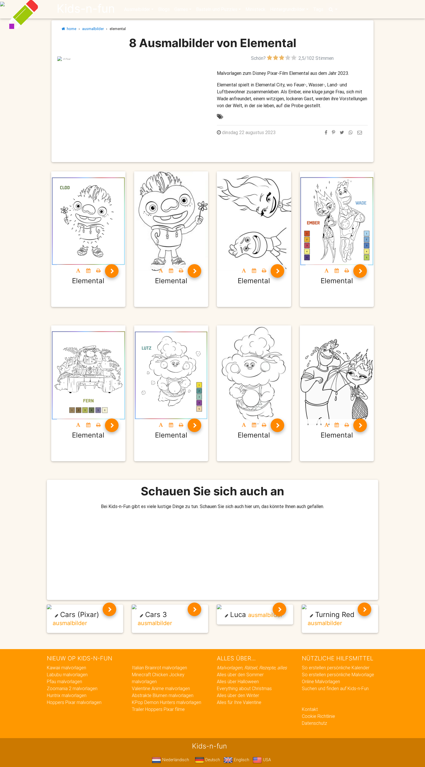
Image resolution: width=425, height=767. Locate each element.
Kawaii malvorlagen (66, 667)
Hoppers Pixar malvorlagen (74, 702)
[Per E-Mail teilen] (359, 132)
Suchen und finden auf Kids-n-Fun (335, 688)
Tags (318, 9)
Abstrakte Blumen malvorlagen (162, 695)
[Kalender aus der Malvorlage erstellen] (88, 270)
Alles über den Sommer (240, 674)
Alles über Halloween (238, 681)
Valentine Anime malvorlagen (161, 688)
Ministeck (255, 9)
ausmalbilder (93, 28)
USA (266, 759)
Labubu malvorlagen (67, 674)
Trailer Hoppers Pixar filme (158, 709)
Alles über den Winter (238, 695)
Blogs (164, 9)
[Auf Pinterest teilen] (333, 132)
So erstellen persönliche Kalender (335, 667)
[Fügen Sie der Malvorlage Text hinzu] (78, 270)
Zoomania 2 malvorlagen (72, 688)
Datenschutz (314, 723)
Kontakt (310, 709)
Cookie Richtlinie (318, 716)
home (70, 28)
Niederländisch (175, 759)
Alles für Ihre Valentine (239, 702)
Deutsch (212, 759)
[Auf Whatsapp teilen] (351, 132)
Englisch (241, 759)
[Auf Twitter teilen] (342, 132)
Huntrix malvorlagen (66, 695)
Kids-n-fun (86, 8)
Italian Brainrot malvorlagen (159, 667)
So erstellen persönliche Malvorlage (338, 674)
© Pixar (67, 59)
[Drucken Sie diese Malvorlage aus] (98, 270)
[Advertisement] (132, 102)
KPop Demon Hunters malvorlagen (166, 702)
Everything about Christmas (244, 688)
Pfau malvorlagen (64, 681)
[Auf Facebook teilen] (326, 132)
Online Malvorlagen (321, 681)
